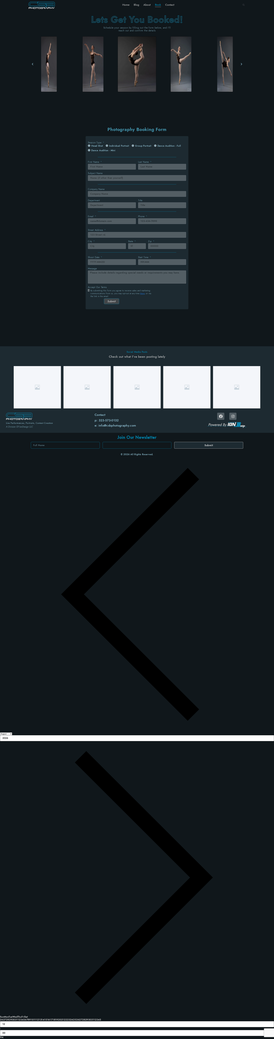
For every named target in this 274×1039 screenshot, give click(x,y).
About (147, 5)
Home (125, 5)
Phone (141, 216)
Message (92, 268)
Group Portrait (143, 145)
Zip (150, 241)
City (90, 241)
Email (91, 216)
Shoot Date (94, 257)
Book (158, 5)
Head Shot (97, 145)
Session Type (95, 142)
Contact (169, 5)
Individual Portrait (119, 145)
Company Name (96, 189)
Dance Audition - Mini (103, 150)
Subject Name (95, 173)
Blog (136, 5)
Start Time (143, 257)
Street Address (96, 230)
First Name (94, 162)
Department (94, 200)
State (131, 241)
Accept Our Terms (97, 287)
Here (142, 293)
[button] (243, 5)
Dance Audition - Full (169, 145)
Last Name (144, 162)
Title (140, 200)
